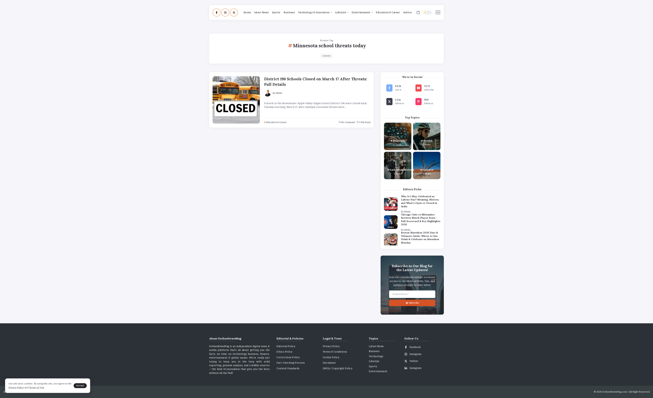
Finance (427, 169)
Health (428, 140)
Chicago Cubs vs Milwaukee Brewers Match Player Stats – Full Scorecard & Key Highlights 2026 (420, 219)
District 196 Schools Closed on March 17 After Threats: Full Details (315, 81)
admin (279, 93)
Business (399, 140)
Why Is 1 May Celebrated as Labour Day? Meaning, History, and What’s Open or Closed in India (420, 201)
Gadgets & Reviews (402, 169)
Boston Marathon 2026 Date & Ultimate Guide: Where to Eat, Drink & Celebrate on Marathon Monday (420, 237)
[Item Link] (236, 100)
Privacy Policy (16, 387)
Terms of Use (36, 387)
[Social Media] (216, 12)
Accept (80, 385)
